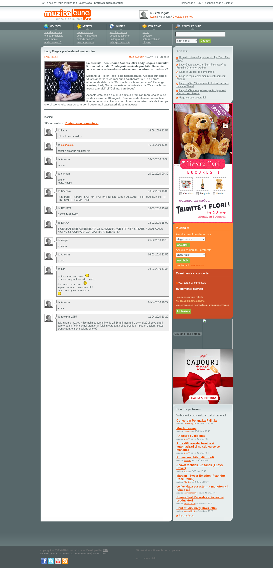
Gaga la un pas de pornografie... (197, 71)
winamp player (197, 265)
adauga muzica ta (120, 42)
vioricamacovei (191, 493)
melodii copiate (85, 39)
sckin (186, 471)
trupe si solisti (85, 32)
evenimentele (186, 305)
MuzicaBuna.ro (66, 2)
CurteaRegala (190, 423)
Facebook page (212, 2)
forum (146, 32)
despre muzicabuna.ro (50, 553)
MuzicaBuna (136, 57)
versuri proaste (85, 42)
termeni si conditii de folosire (77, 553)
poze (79, 35)
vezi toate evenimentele (192, 282)
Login (153, 16)
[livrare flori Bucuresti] (203, 221)
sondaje (147, 35)
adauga (212, 305)
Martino (187, 482)
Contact (228, 2)
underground (117, 39)
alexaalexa (67, 144)
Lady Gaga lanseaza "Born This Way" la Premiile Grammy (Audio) (201, 66)
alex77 (187, 439)
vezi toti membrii (145, 558)
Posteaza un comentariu (82, 123)
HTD (105, 550)
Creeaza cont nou (183, 16)
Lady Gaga (51, 57)
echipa (96, 553)
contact (104, 553)
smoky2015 (189, 503)
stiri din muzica (53, 32)
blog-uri (147, 42)
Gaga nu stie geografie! (192, 97)
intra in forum (186, 515)
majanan (188, 431)
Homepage (187, 2)
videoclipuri (91, 35)
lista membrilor (151, 39)
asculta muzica (118, 32)
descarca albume (120, 35)
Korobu (187, 460)
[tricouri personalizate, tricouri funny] (218, 348)
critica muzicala (53, 35)
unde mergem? (53, 42)
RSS (198, 2)
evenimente (51, 39)
